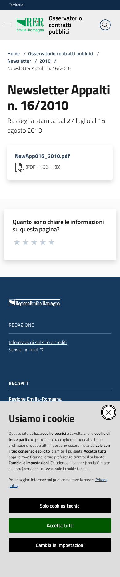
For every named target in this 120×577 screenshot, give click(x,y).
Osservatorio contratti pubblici (60, 53)
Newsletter (19, 61)
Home (13, 53)
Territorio (16, 5)
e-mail (31, 349)
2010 (44, 61)
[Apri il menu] (7, 25)
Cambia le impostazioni (60, 545)
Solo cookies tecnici (60, 505)
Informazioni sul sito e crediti (38, 342)
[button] (105, 24)
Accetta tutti (60, 525)
